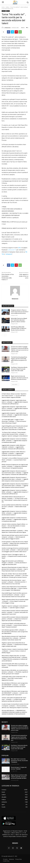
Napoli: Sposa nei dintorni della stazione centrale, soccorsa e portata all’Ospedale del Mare (19, 776)
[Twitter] (12, 32)
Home (3, 7)
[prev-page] (3, 335)
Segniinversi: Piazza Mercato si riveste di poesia (14, 429)
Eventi (8, 11)
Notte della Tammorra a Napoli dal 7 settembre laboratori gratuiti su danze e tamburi (19, 320)
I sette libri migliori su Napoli (16, 607)
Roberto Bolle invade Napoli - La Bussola (12, 530)
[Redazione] (3, 28)
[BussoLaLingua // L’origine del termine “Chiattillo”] (6, 769)
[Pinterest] (16, 32)
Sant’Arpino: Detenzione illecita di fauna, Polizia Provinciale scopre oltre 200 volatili (19, 369)
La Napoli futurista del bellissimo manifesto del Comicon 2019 (14, 686)
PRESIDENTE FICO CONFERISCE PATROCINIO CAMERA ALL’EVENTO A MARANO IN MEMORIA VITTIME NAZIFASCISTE (14, 712)
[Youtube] (21, 848)
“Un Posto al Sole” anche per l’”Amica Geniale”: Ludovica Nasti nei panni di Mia (14, 500)
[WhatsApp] (20, 32)
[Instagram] (13, 848)
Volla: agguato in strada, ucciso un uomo (23, 276)
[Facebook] (8, 32)
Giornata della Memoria (8, 710)
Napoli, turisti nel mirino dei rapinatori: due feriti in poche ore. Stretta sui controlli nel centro (19, 377)
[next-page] (5, 335)
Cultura (7, 7)
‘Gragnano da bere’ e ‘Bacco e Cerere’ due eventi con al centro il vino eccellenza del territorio (19, 311)
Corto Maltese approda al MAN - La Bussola (13, 630)
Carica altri (14, 384)
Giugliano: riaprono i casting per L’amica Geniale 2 (15, 436)
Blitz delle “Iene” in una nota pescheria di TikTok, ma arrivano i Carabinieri (19, 760)
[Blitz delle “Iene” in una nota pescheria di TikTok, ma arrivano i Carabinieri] (6, 761)
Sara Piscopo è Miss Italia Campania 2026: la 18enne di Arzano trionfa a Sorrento (18, 328)
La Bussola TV (12, 250)
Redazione (7, 27)
